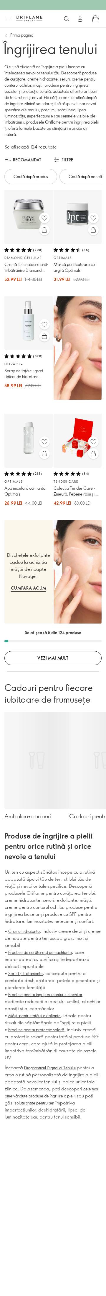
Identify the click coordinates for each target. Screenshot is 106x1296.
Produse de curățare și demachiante (40, 952)
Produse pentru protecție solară (36, 1029)
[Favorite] (44, 218)
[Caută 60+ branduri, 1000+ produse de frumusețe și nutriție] (66, 18)
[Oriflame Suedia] (29, 18)
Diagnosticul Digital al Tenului (50, 1067)
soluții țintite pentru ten (34, 1103)
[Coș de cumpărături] (95, 19)
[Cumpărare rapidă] (44, 230)
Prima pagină (21, 35)
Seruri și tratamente (25, 973)
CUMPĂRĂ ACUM (28, 588)
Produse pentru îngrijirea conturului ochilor (45, 994)
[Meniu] (7, 19)
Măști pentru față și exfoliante (34, 1015)
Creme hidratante (24, 931)
